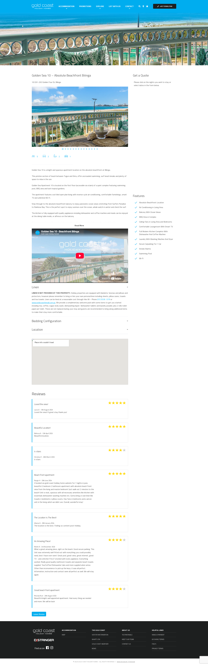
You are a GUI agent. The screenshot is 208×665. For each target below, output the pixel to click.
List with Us (114, 6)
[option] (80, 117)
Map (63, 634)
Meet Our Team (128, 639)
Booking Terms (158, 639)
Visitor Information (100, 634)
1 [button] (62, 149)
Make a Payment (158, 634)
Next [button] (124, 118)
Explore (100, 6)
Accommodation (66, 6)
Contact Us (126, 644)
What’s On (96, 639)
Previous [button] (35, 118)
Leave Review (39, 614)
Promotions (85, 6)
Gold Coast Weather (100, 644)
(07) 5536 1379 (103, 299)
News (94, 648)
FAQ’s (154, 644)
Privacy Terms (157, 648)
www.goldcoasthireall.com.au (43, 302)
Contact (129, 6)
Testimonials (127, 634)
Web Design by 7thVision (126, 662)
